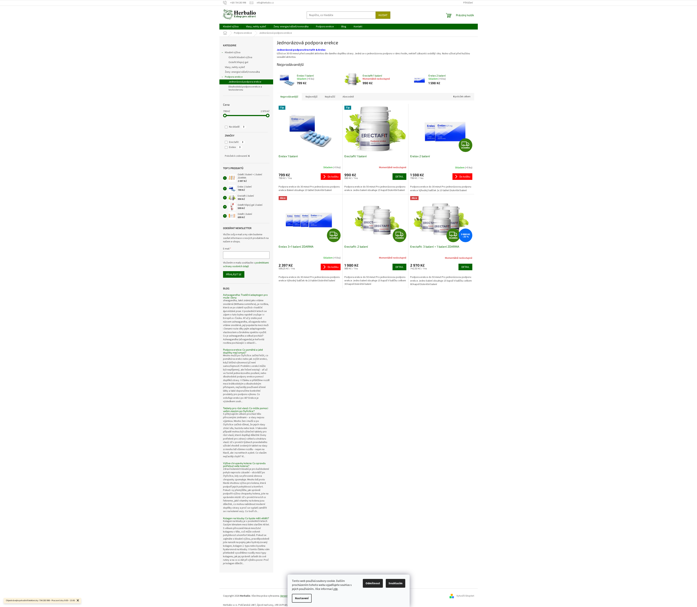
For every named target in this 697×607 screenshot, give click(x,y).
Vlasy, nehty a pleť (235, 67)
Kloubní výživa (232, 52)
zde (335, 589)
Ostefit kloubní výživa (240, 57)
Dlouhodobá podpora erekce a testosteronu (245, 88)
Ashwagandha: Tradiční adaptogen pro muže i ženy (245, 296)
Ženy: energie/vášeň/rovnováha (242, 72)
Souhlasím (395, 583)
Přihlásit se (233, 274)
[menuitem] (230, 27)
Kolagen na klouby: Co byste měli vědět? (246, 518)
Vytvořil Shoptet (465, 596)
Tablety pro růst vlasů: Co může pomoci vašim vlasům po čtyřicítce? (245, 409)
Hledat (382, 15)
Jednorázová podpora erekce (245, 82)
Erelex (235, 147)
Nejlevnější (311, 97)
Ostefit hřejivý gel (238, 62)
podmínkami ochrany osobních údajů (246, 264)
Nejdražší (330, 97)
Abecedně (348, 97)
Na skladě (236, 127)
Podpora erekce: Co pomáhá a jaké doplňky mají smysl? (243, 351)
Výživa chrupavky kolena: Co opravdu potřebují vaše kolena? (244, 464)
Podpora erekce (234, 77)
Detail (399, 176)
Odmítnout (373, 583)
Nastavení (302, 598)
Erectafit (236, 142)
